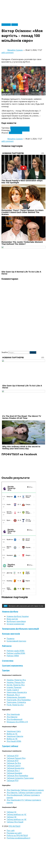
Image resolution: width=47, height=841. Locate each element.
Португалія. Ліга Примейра (19, 700)
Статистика (7, 660)
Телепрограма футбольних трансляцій (20, 628)
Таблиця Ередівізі (14, 773)
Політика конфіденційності (18, 838)
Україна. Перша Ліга (16, 682)
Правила (10, 638)
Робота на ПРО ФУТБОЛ (17, 835)
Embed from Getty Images (9, 65)
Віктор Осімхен (15, 133)
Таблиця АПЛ (12, 760)
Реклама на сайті (14, 833)
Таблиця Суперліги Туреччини (20, 778)
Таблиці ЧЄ (11, 817)
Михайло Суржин (15, 50)
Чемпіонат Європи (15, 736)
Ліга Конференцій (14, 719)
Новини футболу (10, 611)
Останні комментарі (15, 624)
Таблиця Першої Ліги (16, 758)
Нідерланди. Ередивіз (16, 697)
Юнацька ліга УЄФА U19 (17, 722)
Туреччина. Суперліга (20, 128)
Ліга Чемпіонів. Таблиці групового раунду (25, 790)
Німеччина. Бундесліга (17, 692)
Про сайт (11, 830)
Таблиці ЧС (11, 812)
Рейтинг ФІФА (13, 655)
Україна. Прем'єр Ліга (16, 680)
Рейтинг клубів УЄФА (16, 653)
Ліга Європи (12, 717)
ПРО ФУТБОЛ (14, 826)
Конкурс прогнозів (11, 633)
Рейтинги (7, 646)
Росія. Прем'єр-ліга (15, 704)
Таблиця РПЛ (12, 780)
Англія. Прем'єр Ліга (16, 685)
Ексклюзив (6, 24)
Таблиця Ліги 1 (13, 770)
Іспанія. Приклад (14, 687)
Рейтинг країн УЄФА (15, 650)
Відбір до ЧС (12, 734)
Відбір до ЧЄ (12, 738)
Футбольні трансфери (16, 621)
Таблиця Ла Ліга (14, 763)
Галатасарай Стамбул (20, 130)
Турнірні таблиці (10, 746)
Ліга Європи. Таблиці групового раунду (24, 792)
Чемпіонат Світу (14, 731)
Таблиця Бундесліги (15, 768)
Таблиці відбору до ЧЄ (16, 819)
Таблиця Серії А (13, 765)
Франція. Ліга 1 (13, 695)
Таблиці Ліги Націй (15, 822)
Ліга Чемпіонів (13, 714)
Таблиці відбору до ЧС (16, 814)
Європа (14, 24)
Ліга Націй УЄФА (14, 741)
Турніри (6, 670)
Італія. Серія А (13, 690)
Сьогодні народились (12, 665)
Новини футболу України (18, 616)
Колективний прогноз (16, 641)
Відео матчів (12, 619)
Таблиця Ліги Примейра (17, 775)
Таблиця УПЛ (12, 755)
